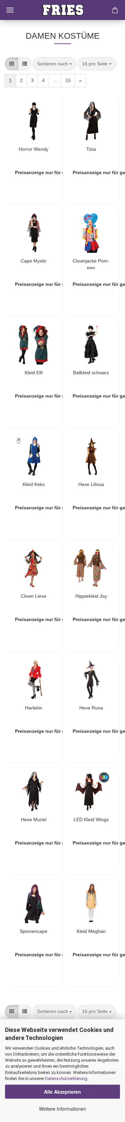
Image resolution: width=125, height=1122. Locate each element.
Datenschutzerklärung (66, 1078)
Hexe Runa (91, 707)
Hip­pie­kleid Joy (91, 596)
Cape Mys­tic (34, 260)
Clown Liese (33, 596)
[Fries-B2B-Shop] (62, 10)
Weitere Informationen (62, 1108)
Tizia (91, 149)
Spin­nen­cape (33, 931)
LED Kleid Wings (91, 819)
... (55, 80)
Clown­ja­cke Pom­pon (91, 263)
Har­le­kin (33, 707)
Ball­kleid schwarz (91, 372)
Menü (10, 10)
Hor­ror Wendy (33, 149)
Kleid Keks (34, 484)
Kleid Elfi (34, 372)
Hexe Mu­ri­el (33, 819)
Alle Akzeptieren (62, 1091)
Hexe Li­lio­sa (91, 484)
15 (68, 80)
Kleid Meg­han (91, 931)
